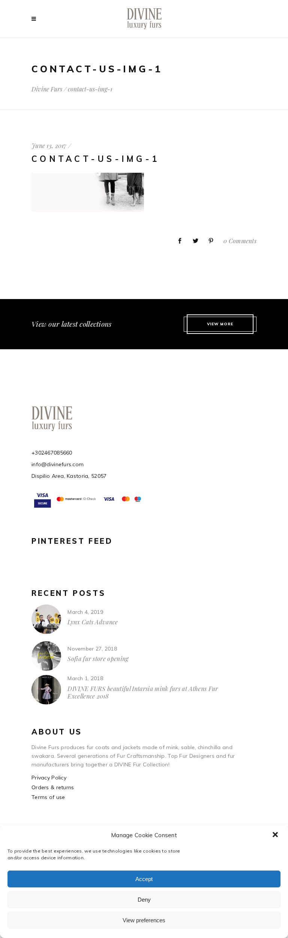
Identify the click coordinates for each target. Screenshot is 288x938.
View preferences (144, 920)
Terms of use (48, 797)
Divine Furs (47, 89)
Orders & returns (53, 787)
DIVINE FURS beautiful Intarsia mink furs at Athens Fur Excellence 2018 (143, 692)
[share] (180, 241)
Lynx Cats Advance (93, 622)
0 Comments (240, 241)
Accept (144, 879)
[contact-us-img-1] (88, 209)
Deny (144, 899)
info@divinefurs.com (58, 464)
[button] (276, 835)
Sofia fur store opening (98, 659)
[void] (36, 18)
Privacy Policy (49, 777)
